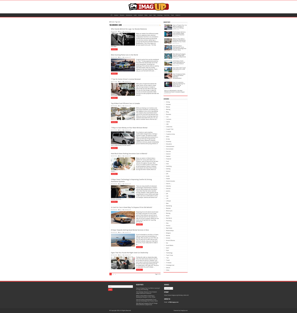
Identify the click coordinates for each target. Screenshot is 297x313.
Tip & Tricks (166, 15)
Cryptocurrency (170, 134)
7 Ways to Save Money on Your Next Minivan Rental (129, 128)
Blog (167, 112)
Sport (150, 15)
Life (167, 198)
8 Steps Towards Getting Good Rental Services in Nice (130, 230)
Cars (121, 31)
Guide (167, 176)
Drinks (168, 139)
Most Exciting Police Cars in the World (124, 55)
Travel (172, 15)
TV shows (168, 262)
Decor (167, 136)
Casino (168, 121)
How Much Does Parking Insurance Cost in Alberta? (129, 153)
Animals (168, 104)
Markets (168, 208)
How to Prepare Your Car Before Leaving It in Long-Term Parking (180, 26)
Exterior (168, 154)
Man (167, 203)
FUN (167, 164)
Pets (167, 223)
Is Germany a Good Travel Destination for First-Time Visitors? (179, 62)
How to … (169, 183)
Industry (168, 186)
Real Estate (169, 228)
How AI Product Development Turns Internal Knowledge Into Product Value (179, 48)
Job (167, 193)
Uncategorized (170, 265)
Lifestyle (168, 201)
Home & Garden (170, 181)
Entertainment (129, 15)
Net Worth (140, 15)
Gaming (168, 168)
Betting (168, 109)
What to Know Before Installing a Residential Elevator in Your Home (179, 40)
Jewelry (168, 191)
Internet (168, 188)
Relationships (170, 230)
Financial (168, 159)
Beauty (168, 107)
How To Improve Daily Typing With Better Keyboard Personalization (179, 76)
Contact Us (177, 15)
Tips (167, 258)
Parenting (169, 220)
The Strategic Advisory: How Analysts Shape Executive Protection (179, 33)
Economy (168, 141)
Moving (168, 213)
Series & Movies (170, 240)
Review (168, 235)
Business (116, 15)
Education (122, 15)
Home (111, 15)
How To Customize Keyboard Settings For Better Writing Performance (179, 84)
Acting (168, 102)
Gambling (169, 166)
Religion (168, 233)
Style (154, 15)
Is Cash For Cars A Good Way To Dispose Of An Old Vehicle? (131, 207)
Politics (146, 15)
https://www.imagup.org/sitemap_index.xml (176, 295)
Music (167, 215)
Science (168, 238)
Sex (167, 243)
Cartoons (168, 119)
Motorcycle (169, 211)
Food (167, 161)
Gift (167, 173)
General (168, 171)
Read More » (114, 49)
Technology (159, 15)
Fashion (168, 156)
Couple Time (169, 129)
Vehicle (168, 267)
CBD (167, 124)
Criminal (168, 131)
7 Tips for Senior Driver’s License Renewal (126, 79)
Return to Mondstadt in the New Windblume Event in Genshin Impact (174, 91)
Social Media (169, 245)
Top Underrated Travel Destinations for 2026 (179, 68)
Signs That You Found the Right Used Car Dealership (129, 253)
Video (167, 270)
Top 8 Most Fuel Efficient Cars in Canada (125, 103)
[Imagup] (148, 6)
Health (135, 15)
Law (167, 196)
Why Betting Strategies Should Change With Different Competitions (179, 55)
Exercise (168, 151)
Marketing (169, 206)
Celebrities (169, 126)
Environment (169, 149)
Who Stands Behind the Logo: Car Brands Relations (129, 29)
